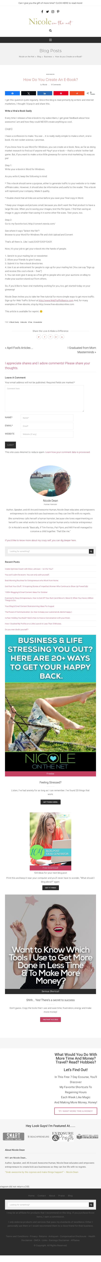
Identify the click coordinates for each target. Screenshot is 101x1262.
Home (31, 1195)
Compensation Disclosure (73, 1236)
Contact (42, 1195)
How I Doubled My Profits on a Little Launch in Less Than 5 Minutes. (33, 624)
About (52, 1195)
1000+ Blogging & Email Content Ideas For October (26, 592)
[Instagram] (52, 12)
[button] (50, 31)
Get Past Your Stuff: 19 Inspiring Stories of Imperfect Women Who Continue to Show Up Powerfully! (46, 586)
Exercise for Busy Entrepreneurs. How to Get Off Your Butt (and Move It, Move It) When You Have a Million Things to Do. (49, 599)
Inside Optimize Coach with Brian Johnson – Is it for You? (29, 569)
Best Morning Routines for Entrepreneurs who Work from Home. (32, 580)
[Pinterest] (58, 12)
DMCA (37, 1240)
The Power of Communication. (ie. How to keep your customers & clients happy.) (38, 612)
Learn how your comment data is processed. (67, 452)
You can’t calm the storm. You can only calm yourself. (27, 575)
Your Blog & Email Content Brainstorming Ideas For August (29, 606)
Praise (61, 1195)
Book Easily (15, 322)
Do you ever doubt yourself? (16, 629)
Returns (43, 1236)
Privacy (33, 1236)
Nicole (44, 85)
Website (9, 433)
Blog (70, 1195)
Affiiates (75, 1240)
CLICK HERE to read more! (69, 3)
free (30, 322)
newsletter (38, 322)
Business (50, 74)
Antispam (53, 1236)
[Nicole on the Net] (50, 21)
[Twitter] (47, 12)
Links (44, 1240)
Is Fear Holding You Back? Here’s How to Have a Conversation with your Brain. (37, 618)
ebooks (24, 322)
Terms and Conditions (17, 1236)
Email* (9, 425)
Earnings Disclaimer (59, 1240)
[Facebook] (42, 12)
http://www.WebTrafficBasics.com (56, 300)
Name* (8, 417)
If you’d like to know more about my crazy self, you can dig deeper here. (41, 540)
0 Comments (56, 85)
